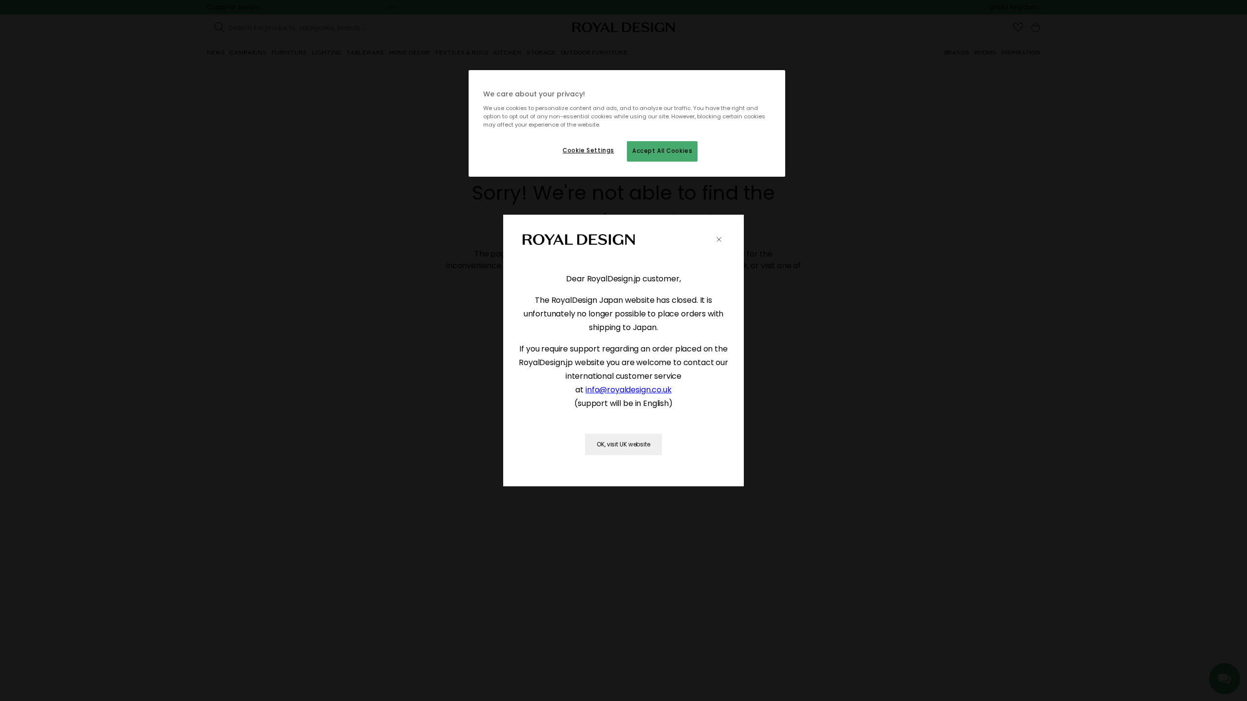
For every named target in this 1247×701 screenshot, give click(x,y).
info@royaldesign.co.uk (628, 389)
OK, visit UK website (623, 444)
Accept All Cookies (662, 151)
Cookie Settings (588, 150)
